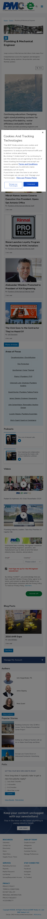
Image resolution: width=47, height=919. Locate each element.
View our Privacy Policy (26, 178)
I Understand (31, 184)
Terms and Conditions (28, 164)
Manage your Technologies (13, 185)
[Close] (42, 132)
